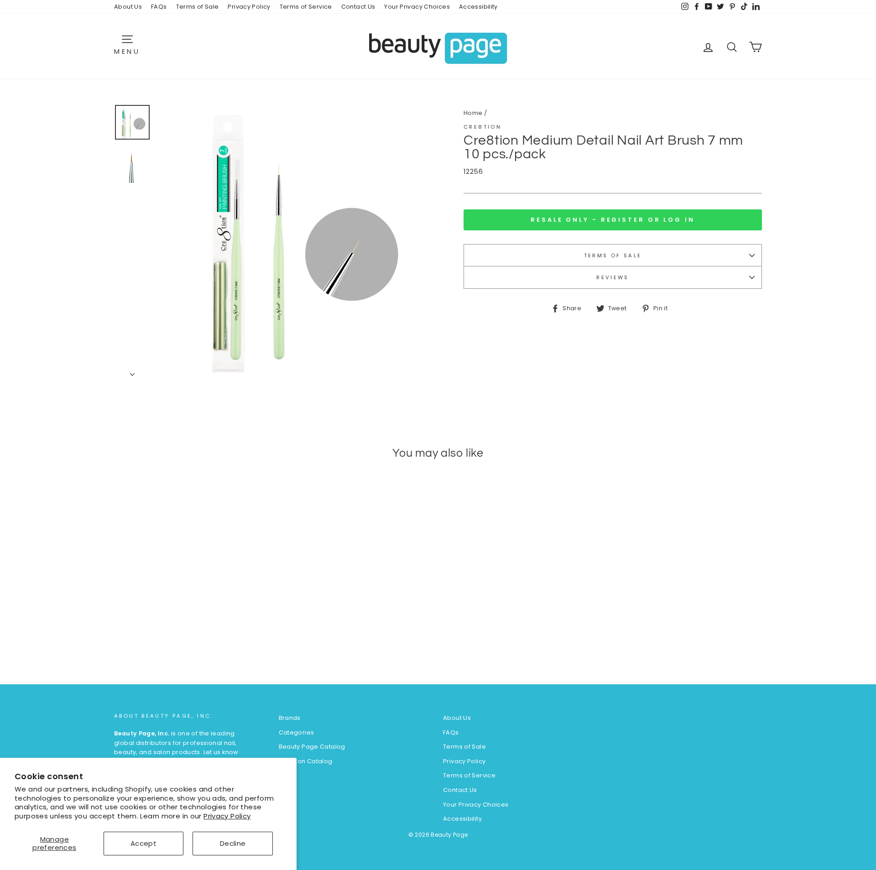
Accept (143, 843)
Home (473, 113)
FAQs (159, 6)
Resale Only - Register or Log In (613, 219)
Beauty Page (449, 835)
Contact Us (358, 6)
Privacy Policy (226, 816)
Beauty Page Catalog (312, 746)
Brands (290, 718)
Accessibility (478, 6)
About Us (128, 6)
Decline (233, 843)
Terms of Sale (197, 6)
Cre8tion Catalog (306, 761)
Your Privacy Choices (417, 6)
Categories (296, 732)
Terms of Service (306, 6)
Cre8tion (482, 126)
